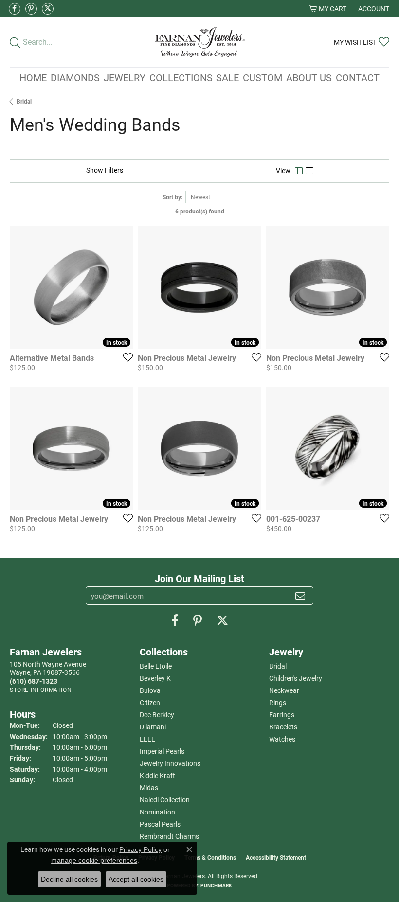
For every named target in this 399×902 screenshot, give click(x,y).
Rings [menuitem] (277, 702)
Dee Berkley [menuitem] (157, 714)
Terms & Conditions (210, 857)
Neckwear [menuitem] (284, 690)
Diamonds (75, 77)
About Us (309, 77)
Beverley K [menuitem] (155, 678)
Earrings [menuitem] (281, 714)
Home (33, 77)
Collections (181, 77)
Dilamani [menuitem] (153, 726)
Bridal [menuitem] (278, 666)
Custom (262, 77)
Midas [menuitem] (149, 787)
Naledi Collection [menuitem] (165, 799)
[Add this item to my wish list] (125, 357)
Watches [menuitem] (282, 738)
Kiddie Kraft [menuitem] (157, 775)
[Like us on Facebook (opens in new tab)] (14, 9)
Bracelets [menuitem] (283, 726)
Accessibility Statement (276, 857)
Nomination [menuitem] (157, 811)
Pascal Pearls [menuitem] (160, 824)
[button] (327, 8)
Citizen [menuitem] (150, 702)
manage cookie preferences (94, 860)
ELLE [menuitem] (147, 738)
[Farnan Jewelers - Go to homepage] (199, 42)
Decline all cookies (69, 879)
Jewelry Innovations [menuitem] (170, 763)
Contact (358, 77)
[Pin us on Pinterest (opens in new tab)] (31, 9)
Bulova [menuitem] (150, 690)
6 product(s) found (199, 211)
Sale (227, 77)
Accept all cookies (136, 879)
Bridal (24, 101)
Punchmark (216, 885)
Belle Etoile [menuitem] (156, 666)
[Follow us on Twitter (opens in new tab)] (48, 9)
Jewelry (124, 77)
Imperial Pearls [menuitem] (162, 751)
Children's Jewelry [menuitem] (295, 678)
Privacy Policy (140, 849)
